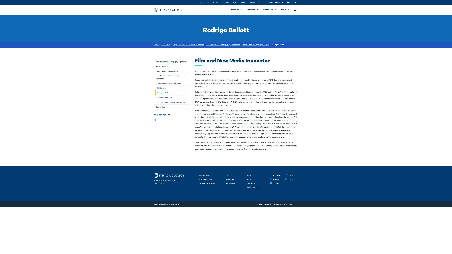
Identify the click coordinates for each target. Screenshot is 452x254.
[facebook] (155, 120)
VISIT (277, 2)
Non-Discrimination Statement (268, 204)
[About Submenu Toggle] (288, 10)
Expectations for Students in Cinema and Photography (171, 77)
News (235, 2)
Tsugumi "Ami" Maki (164, 97)
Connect (252, 2)
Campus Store (204, 175)
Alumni (216, 2)
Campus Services (252, 187)
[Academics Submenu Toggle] (241, 10)
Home (156, 45)
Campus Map (230, 183)
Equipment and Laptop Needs (167, 71)
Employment (251, 183)
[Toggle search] (295, 10)
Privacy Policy (288, 204)
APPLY (290, 2)
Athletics (204, 2)
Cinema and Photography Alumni (255, 45)
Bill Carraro (161, 88)
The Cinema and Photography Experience (223, 45)
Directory (250, 179)
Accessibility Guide (206, 179)
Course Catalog (161, 107)
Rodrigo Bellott (162, 92)
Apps (243, 2)
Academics (234, 9)
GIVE (271, 2)
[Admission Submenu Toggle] (257, 10)
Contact (249, 175)
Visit (228, 175)
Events (226, 2)
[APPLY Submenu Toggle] (295, 2)
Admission (250, 9)
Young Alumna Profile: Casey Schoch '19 (172, 102)
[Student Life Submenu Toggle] (275, 10)
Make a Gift (230, 179)
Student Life (268, 9)
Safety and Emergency (207, 183)
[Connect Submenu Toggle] (259, 2)
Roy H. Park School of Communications (188, 45)
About (283, 9)
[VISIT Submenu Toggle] (282, 2)
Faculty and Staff (162, 66)
